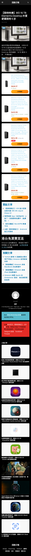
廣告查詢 (7, 551)
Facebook (18, 331)
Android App (11, 548)
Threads (7, 334)
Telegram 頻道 (9, 331)
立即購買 (19, 91)
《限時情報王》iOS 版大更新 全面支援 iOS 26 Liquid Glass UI (16, 210)
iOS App (5, 548)
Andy (15, 304)
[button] (2, 2)
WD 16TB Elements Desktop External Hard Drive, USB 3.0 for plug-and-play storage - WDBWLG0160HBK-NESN (19, 79)
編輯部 (25, 548)
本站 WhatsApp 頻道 (14, 315)
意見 (12, 551)
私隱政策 (17, 551)
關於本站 (23, 551)
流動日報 (15, 2)
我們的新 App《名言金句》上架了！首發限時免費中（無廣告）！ (15, 218)
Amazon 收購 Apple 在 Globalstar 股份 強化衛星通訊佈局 (16, 277)
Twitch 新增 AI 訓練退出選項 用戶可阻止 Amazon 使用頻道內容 (16, 259)
